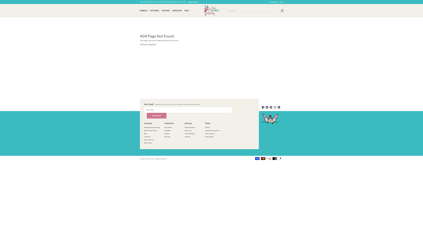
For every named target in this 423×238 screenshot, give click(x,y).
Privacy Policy (209, 137)
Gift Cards (167, 137)
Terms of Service (149, 140)
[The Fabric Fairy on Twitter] (267, 107)
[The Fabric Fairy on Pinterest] (271, 107)
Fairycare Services (190, 127)
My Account (273, 2)
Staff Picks (167, 130)
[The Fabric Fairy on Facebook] (263, 107)
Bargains (177, 11)
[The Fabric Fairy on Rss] (279, 107)
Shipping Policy (193, 2)
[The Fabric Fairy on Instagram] (275, 107)
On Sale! (166, 133)
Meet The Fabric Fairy (150, 130)
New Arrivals (168, 127)
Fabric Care (188, 130)
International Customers (212, 130)
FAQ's (145, 133)
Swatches (188, 137)
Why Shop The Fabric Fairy (152, 127)
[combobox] (251, 10)
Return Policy (148, 143)
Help (281, 2)
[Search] (227, 10)
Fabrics (143, 11)
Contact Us (147, 137)
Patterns (154, 11)
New (187, 11)
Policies (207, 127)
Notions (166, 11)
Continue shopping (148, 44)
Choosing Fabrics (190, 133)
